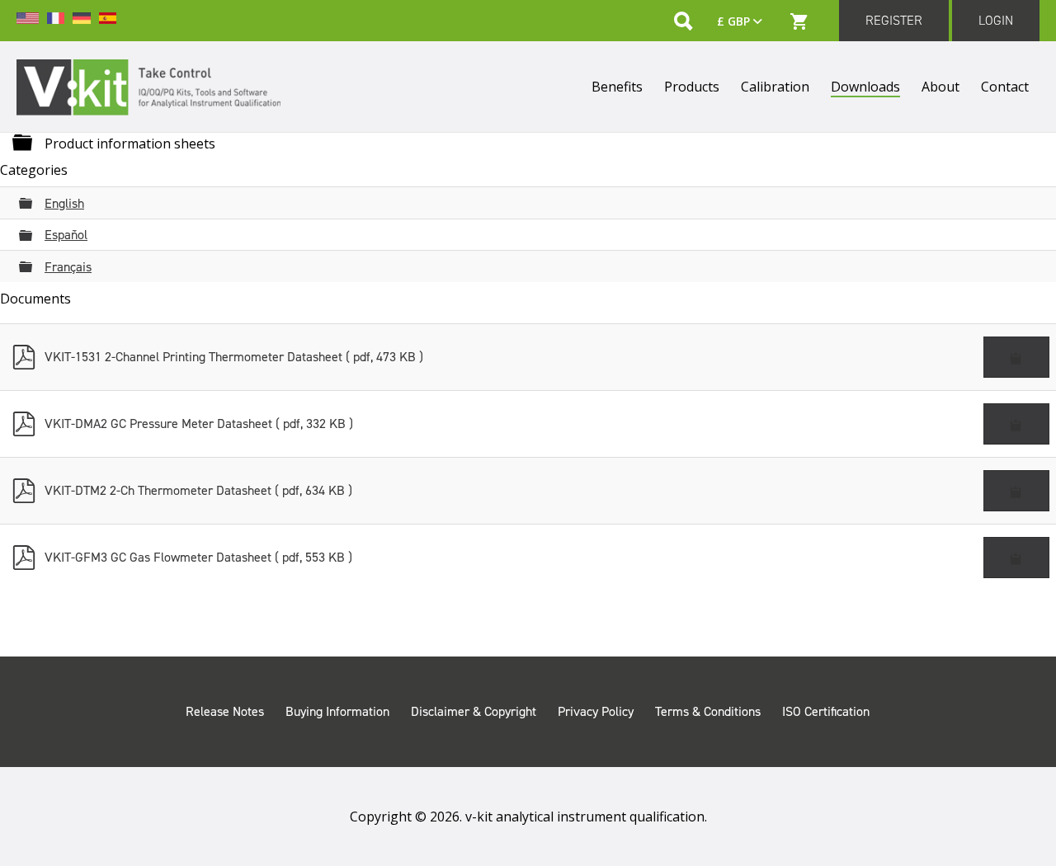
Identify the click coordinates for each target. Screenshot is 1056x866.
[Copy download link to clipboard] (1016, 357)
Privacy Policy (596, 711)
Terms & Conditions (708, 711)
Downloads (865, 87)
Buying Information (337, 711)
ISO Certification (826, 711)
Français (68, 266)
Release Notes (225, 711)
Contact (1005, 87)
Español (66, 234)
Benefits (617, 87)
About (940, 87)
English (64, 203)
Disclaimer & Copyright (473, 711)
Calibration (775, 87)
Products (691, 87)
